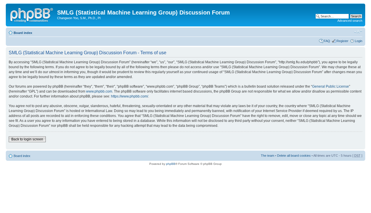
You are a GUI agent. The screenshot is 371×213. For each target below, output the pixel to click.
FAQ (327, 41)
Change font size (358, 31)
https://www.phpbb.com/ (129, 96)
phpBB (170, 163)
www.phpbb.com (99, 91)
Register (342, 41)
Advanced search (349, 20)
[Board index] (32, 14)
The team (267, 155)
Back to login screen (27, 139)
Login (358, 41)
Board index (23, 33)
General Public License (330, 86)
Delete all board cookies (294, 155)
